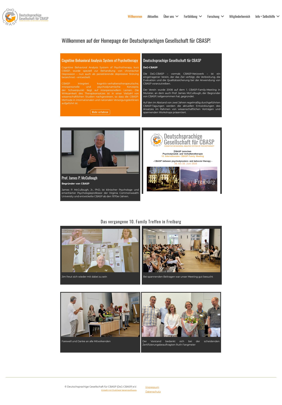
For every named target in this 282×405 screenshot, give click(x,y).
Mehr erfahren (100, 112)
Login (57, 16)
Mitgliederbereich (239, 16)
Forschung (213, 16)
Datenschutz (153, 391)
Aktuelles (152, 16)
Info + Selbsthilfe (265, 16)
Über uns (168, 16)
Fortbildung (190, 16)
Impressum (152, 387)
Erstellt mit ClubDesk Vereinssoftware (119, 390)
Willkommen (135, 16)
